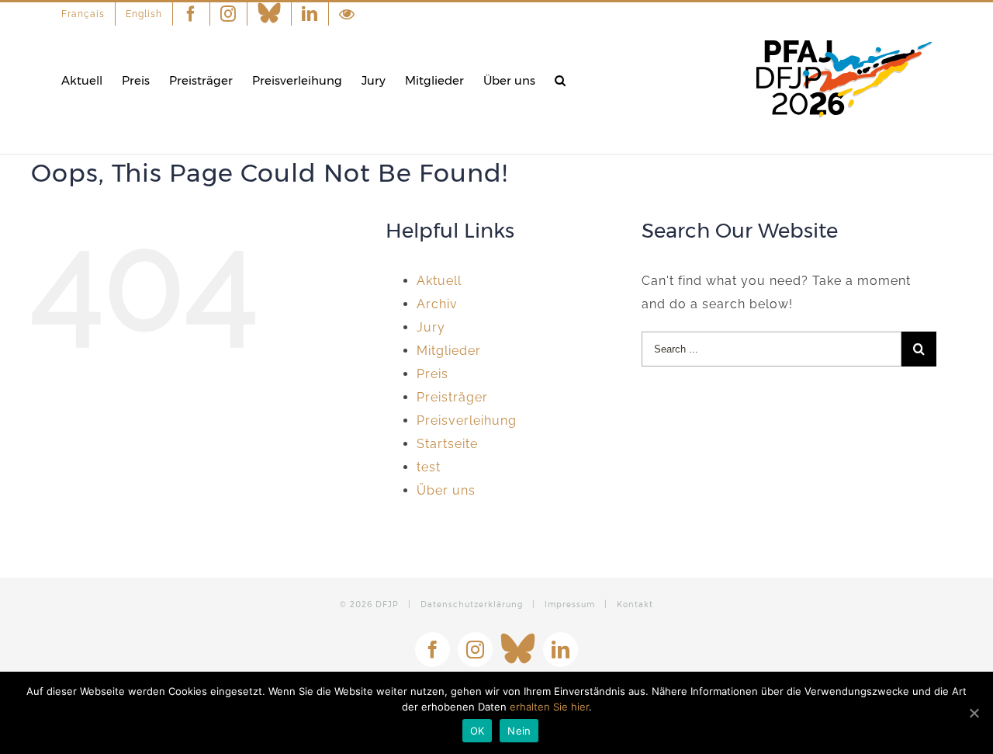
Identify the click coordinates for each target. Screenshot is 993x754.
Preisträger (452, 397)
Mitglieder (449, 350)
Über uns (446, 490)
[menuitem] (88, 14)
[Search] (560, 80)
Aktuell (439, 280)
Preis (432, 374)
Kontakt (635, 604)
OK (477, 730)
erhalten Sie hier (549, 706)
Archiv (437, 304)
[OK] (973, 713)
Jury (431, 327)
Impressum (570, 604)
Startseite (447, 443)
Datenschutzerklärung (471, 604)
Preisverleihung (467, 420)
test (429, 467)
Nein (519, 730)
